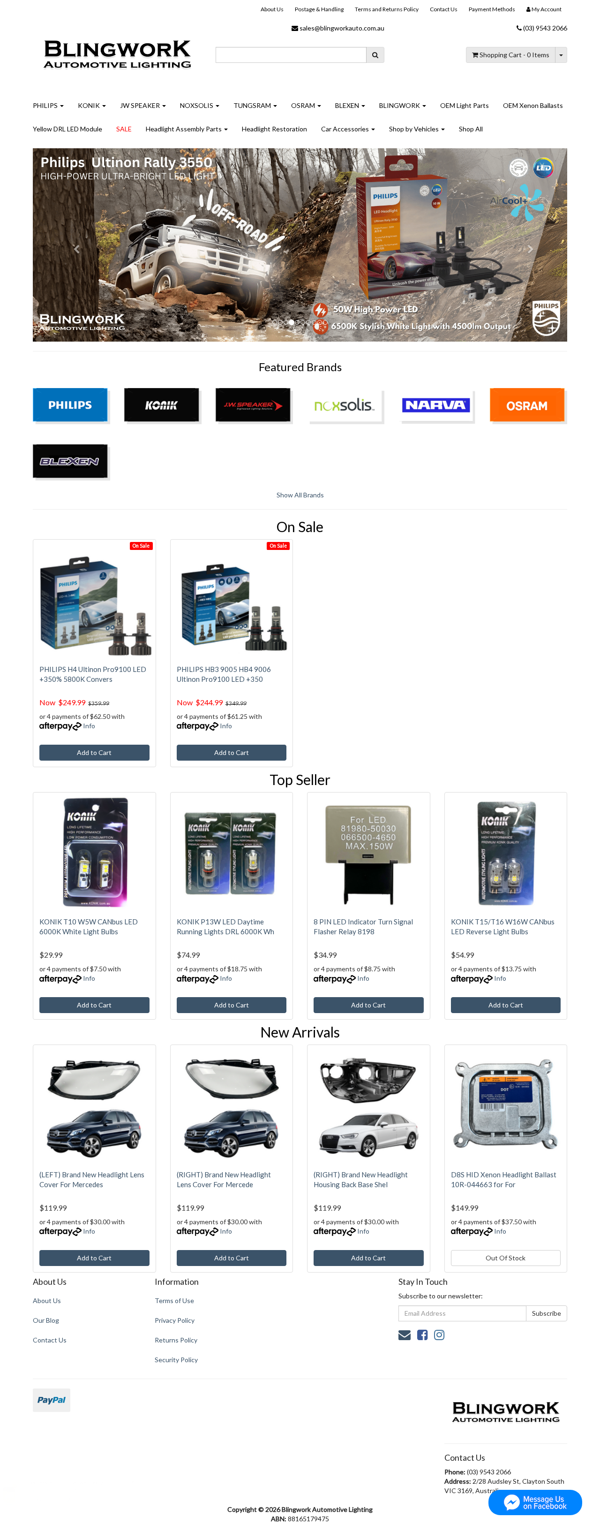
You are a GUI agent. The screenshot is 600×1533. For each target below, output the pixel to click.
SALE (124, 129)
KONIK (89, 105)
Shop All (471, 129)
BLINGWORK (400, 105)
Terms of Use (174, 1300)
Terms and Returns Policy (387, 9)
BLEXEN (347, 105)
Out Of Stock (505, 1258)
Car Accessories (345, 129)
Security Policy (176, 1360)
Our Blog (46, 1320)
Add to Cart (94, 752)
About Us (272, 9)
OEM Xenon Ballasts (533, 105)
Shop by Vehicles (414, 129)
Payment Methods (492, 9)
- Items (514, 55)
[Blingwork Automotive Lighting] (117, 53)
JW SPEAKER (140, 105)
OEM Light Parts (464, 105)
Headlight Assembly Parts (184, 129)
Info (89, 726)
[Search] (375, 55)
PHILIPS (46, 105)
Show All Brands (300, 495)
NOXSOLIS (197, 105)
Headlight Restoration (274, 129)
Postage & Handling (319, 9)
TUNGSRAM (252, 105)
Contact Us (444, 9)
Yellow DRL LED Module (67, 129)
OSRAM (303, 105)
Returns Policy (176, 1340)
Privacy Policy (175, 1320)
